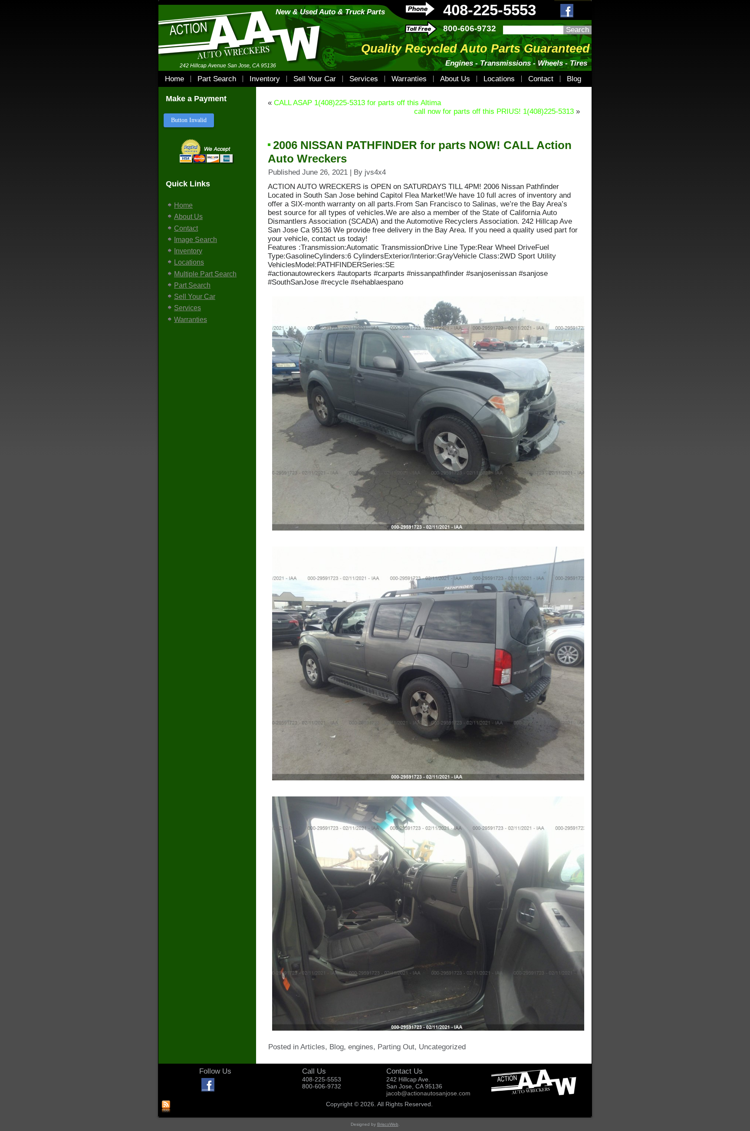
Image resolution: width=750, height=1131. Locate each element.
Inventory (265, 79)
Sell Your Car (314, 79)
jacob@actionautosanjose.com (428, 1093)
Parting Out (396, 1047)
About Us (455, 79)
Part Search (216, 79)
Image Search (195, 239)
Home (174, 79)
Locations (499, 79)
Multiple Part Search (205, 274)
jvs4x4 (375, 172)
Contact (540, 79)
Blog (574, 79)
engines (360, 1047)
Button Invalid (189, 120)
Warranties (409, 79)
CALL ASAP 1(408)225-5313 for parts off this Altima (357, 103)
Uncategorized (442, 1047)
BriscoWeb (387, 1124)
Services (363, 79)
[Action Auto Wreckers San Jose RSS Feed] (166, 1107)
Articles (312, 1047)
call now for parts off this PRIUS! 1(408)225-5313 (494, 111)
